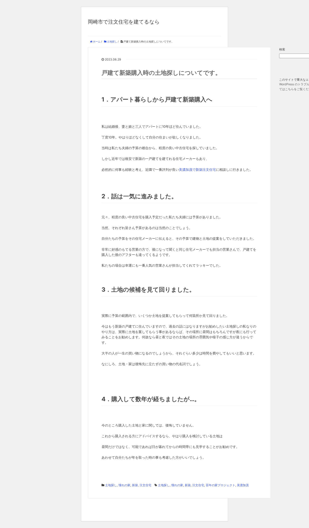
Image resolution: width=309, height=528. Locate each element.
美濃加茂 (243, 485)
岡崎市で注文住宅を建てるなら (124, 22)
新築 (135, 485)
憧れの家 (124, 485)
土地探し (111, 485)
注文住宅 (145, 485)
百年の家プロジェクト (220, 485)
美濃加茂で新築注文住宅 (197, 169)
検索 (282, 49)
